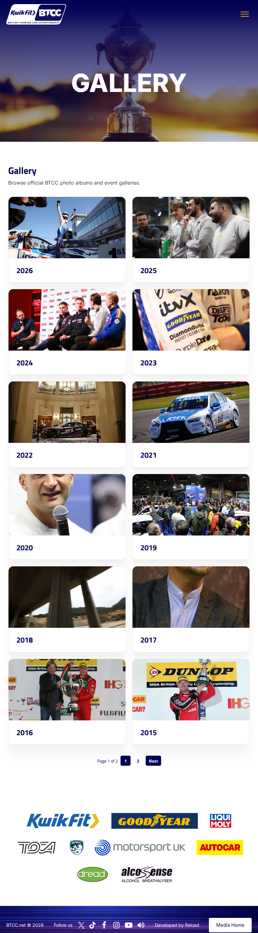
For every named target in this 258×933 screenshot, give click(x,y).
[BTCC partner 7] (220, 848)
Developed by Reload (177, 925)
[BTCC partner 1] (63, 821)
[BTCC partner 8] (92, 874)
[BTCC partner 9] (146, 874)
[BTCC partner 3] (220, 821)
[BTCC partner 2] (154, 821)
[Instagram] (116, 925)
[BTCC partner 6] (140, 848)
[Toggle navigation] (245, 14)
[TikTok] (92, 925)
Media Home (230, 925)
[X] (81, 925)
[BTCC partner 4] (37, 848)
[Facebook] (104, 925)
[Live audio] (141, 925)
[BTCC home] (36, 14)
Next (153, 761)
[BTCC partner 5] (76, 848)
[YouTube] (128, 925)
